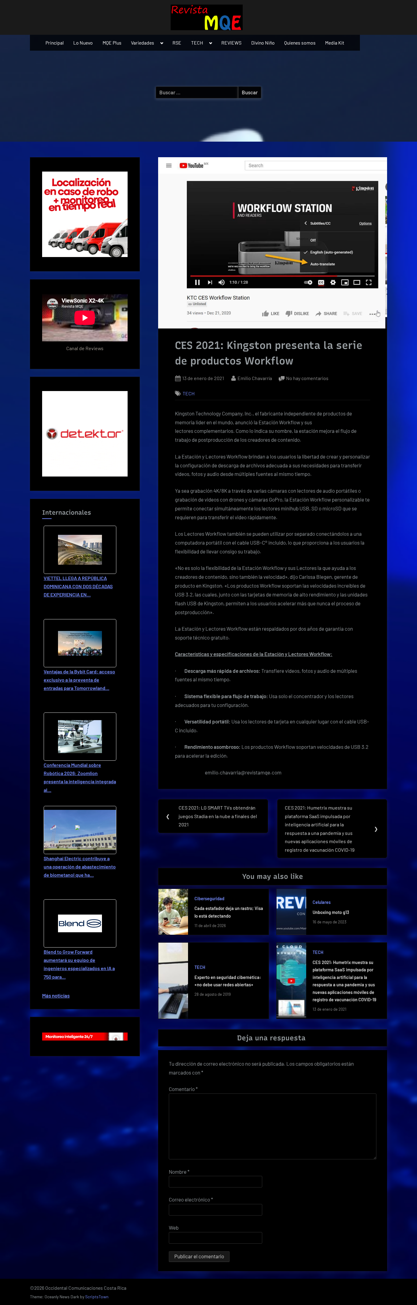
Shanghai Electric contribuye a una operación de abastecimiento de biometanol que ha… (80, 866)
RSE (176, 42)
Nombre (179, 1172)
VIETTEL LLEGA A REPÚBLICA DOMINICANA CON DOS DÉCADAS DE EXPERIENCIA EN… (78, 586)
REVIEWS (231, 42)
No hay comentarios (307, 378)
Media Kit (334, 42)
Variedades (142, 42)
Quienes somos (300, 42)
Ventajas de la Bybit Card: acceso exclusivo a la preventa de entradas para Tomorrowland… (79, 680)
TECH (197, 42)
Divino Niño (263, 42)
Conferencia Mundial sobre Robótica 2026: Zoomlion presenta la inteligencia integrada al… (80, 777)
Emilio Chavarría (255, 378)
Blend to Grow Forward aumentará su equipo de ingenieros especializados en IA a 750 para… (79, 964)
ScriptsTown (96, 1296)
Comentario (183, 1089)
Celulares (322, 902)
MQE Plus (112, 42)
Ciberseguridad (209, 898)
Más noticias (56, 995)
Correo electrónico (191, 1199)
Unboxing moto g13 (331, 912)
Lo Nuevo (83, 42)
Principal (54, 42)
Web (174, 1227)
